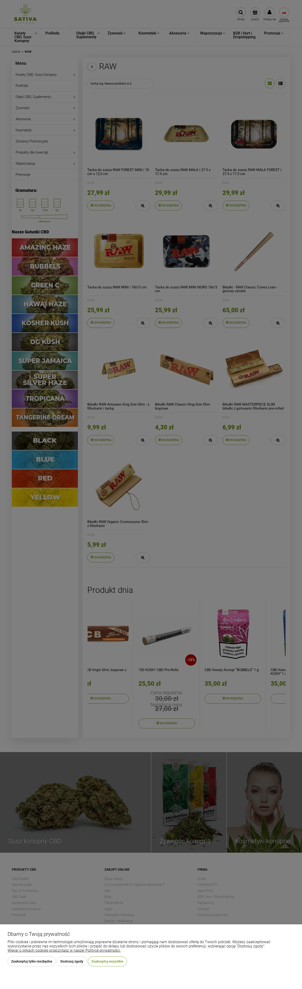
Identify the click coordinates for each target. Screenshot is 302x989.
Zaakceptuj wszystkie (107, 961)
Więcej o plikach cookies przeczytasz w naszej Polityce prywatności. (64, 950)
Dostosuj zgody (71, 961)
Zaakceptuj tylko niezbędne (31, 961)
